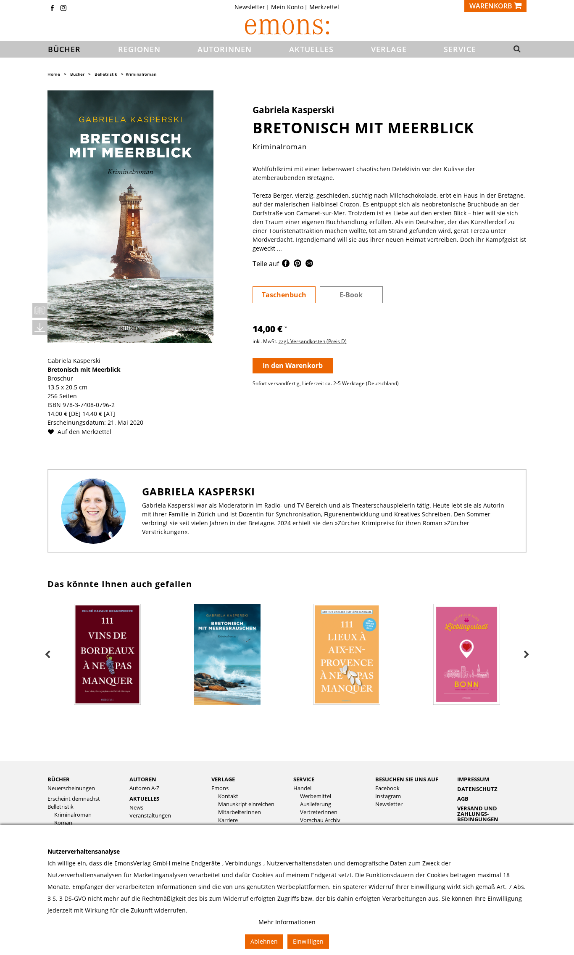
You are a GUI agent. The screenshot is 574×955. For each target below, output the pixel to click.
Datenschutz (477, 789)
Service (303, 779)
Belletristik (106, 74)
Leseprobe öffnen (39, 310)
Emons (220, 788)
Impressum (473, 779)
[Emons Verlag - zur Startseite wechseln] (287, 26)
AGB (463, 798)
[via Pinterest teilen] (297, 265)
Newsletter (249, 7)
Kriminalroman (141, 74)
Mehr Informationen (287, 922)
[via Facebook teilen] (286, 265)
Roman (63, 823)
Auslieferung (315, 804)
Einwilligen (308, 941)
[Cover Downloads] (39, 327)
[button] (515, 49)
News (136, 807)
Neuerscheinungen (71, 788)
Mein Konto (287, 7)
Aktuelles (144, 798)
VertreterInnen (318, 812)
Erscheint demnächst (73, 799)
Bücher (77, 74)
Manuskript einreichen (246, 804)
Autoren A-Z (144, 788)
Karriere (228, 820)
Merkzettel (324, 7)
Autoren (142, 779)
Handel (302, 788)
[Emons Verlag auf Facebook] (52, 9)
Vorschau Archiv (320, 820)
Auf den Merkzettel (83, 432)
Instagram (388, 796)
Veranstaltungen (150, 815)
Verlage (223, 779)
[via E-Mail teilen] (309, 265)
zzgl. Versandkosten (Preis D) (313, 341)
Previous (47, 655)
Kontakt (228, 796)
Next (526, 655)
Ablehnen (264, 941)
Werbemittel (315, 796)
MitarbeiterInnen (239, 812)
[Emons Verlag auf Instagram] (63, 9)
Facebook (387, 788)
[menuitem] (252, 7)
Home (53, 74)
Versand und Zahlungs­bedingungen (477, 813)
